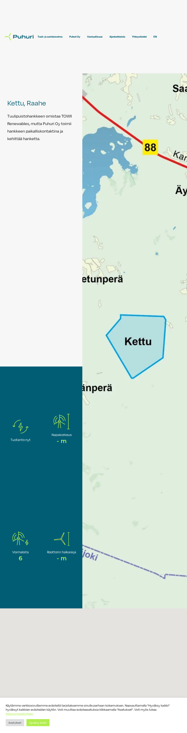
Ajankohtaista (117, 36)
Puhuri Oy (74, 36)
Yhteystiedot (139, 36)
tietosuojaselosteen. (20, 714)
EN (155, 36)
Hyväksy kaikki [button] (38, 722)
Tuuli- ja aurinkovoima (50, 36)
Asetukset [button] (14, 722)
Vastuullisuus (95, 36)
